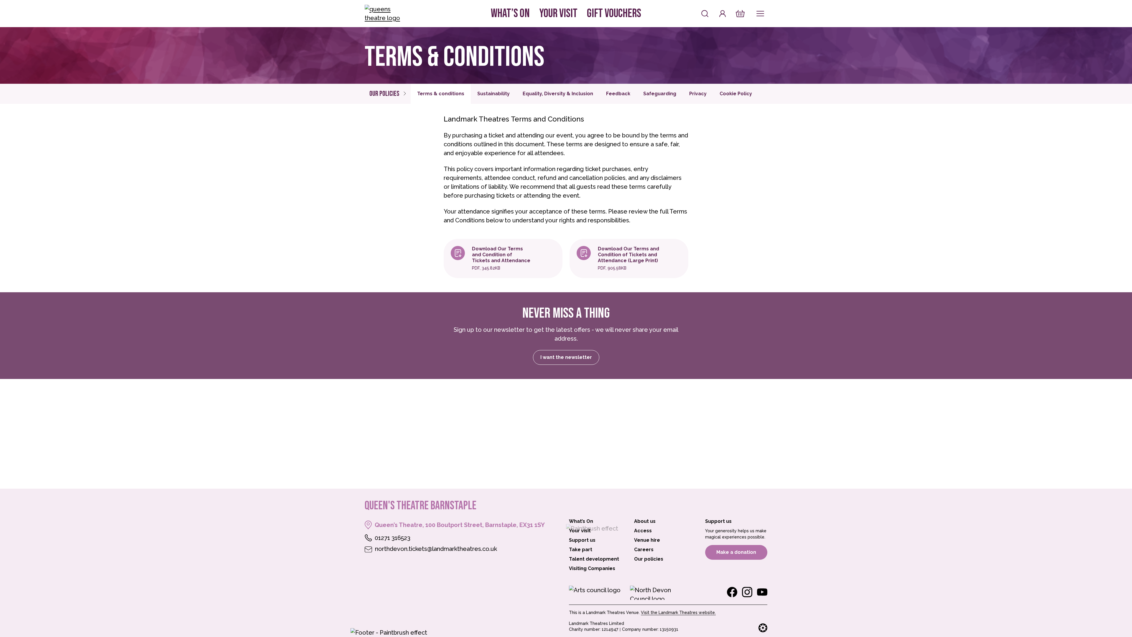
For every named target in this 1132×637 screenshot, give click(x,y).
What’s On (510, 13)
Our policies (384, 93)
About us (645, 521)
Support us (582, 540)
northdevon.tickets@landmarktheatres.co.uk (436, 548)
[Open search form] (705, 13)
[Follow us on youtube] (762, 592)
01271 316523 (392, 537)
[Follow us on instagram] (747, 592)
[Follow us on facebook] (732, 592)
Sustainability (493, 93)
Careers (644, 549)
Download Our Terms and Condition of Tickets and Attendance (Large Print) (628, 254)
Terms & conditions (440, 93)
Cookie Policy (736, 93)
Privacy (698, 93)
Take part (580, 549)
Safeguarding (659, 93)
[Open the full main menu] (760, 13)
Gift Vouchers (614, 13)
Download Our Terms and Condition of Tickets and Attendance (501, 254)
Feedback (618, 93)
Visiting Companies (592, 568)
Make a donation (736, 552)
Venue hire (647, 540)
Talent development (594, 559)
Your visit (558, 13)
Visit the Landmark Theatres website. (678, 612)
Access (643, 530)
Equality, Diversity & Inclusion (558, 93)
